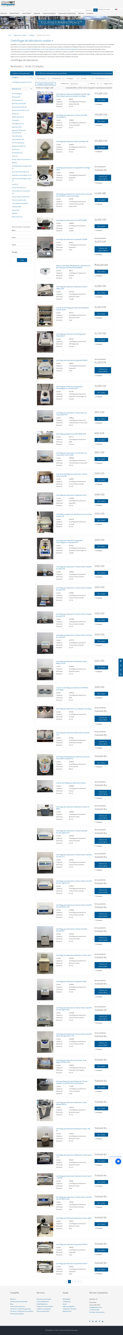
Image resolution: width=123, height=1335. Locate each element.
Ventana (68, 49)
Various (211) (16, 210)
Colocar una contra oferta (102, 178)
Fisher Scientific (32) (18, 139)
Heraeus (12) (15, 149)
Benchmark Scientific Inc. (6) (20, 110)
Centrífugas (31, 35)
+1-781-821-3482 (94, 1310)
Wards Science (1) (17, 217)
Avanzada (88, 10)
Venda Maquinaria (42, 1304)
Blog (11, 1304)
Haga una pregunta (68, 1306)
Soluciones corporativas (44, 1299)
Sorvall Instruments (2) (19, 188)
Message (14, 252)
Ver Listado (101, 100)
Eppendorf (74, 49)
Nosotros (13, 1299)
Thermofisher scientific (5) (20, 203)
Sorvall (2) (15, 184)
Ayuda (65, 1304)
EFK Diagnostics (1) (18, 124)
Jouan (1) (14, 156)
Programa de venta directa (45, 1306)
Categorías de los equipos (20, 35)
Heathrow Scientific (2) (19, 146)
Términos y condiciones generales (20, 1309)
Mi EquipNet (66, 1299)
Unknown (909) (16, 207)
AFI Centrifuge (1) (17, 94)
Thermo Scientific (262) (19, 200)
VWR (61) (14, 213)
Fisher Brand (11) (17, 136)
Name (13, 230)
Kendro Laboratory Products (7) (21, 159)
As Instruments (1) (17, 100)
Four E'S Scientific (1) (18, 143)
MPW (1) (14, 163)
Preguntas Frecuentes (69, 1309)
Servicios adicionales (43, 1311)
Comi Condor (45, 49)
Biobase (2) (15, 114)
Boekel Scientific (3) (18, 117)
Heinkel (28, 49)
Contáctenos (67, 1301)
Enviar (22, 260)
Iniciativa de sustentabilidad (18, 1301)
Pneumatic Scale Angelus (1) (20, 172)
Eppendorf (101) (17, 127)
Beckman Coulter (54, 49)
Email (13, 237)
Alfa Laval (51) (16, 97)
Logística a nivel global (44, 1309)
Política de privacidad (16, 1314)
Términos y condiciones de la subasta (21, 1311)
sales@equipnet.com (95, 1307)
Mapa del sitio (67, 1311)
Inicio (10, 35)
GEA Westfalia (35, 49)
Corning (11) (15, 120)
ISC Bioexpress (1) (17, 153)
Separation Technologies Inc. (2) (22, 175)
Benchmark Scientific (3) (19, 107)
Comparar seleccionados (45, 84)
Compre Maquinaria (43, 1301)
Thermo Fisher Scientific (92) (20, 197)
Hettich (62, 49)
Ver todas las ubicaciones (97, 1312)
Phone (14, 245)
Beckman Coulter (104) (19, 104)
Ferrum (23, 49)
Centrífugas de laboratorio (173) (22, 82)
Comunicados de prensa (17, 1306)
